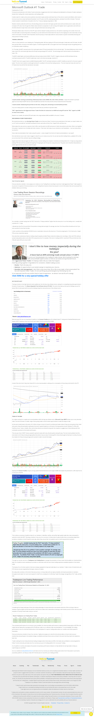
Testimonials (35, 665)
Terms (65, 665)
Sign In (66, 2)
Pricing (54, 2)
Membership (51, 665)
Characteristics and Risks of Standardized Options (70, 698)
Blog (70, 2)
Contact (59, 2)
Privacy (59, 665)
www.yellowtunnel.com (27, 651)
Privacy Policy (59, 714)
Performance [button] (48, 2)
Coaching (21, 665)
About (42, 2)
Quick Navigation (77, 2)
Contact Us (67, 703)
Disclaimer (53, 703)
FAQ (63, 2)
